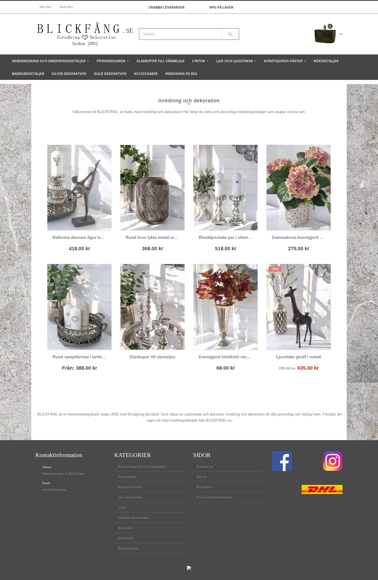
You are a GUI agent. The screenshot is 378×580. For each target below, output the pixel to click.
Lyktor (198, 61)
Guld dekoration (110, 73)
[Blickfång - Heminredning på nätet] (85, 34)
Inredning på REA (181, 73)
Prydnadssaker (111, 61)
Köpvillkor (204, 486)
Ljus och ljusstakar (234, 61)
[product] (79, 187)
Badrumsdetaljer (28, 73)
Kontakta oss (205, 466)
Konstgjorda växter (283, 61)
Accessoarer (146, 73)
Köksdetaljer (326, 61)
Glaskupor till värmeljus (160, 61)
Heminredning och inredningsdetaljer (49, 61)
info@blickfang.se (54, 489)
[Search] (230, 34)
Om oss (45, 7)
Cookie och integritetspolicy (215, 497)
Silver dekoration (69, 73)
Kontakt (66, 7)
